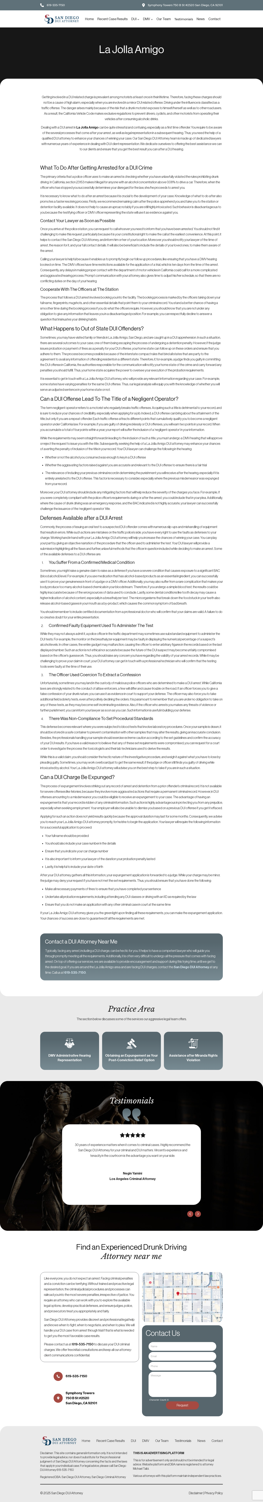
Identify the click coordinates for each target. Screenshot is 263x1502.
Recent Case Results (110, 1441)
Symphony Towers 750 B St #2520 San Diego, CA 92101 (185, 5)
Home (89, 19)
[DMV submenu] (152, 19)
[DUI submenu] (138, 19)
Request (182, 1405)
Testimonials (183, 1441)
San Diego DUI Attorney (191, 967)
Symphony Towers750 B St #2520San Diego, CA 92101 (81, 1398)
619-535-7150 (56, 5)
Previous (190, 1214)
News (201, 1441)
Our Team (161, 1441)
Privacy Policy (213, 1493)
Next (198, 1214)
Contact (217, 1441)
